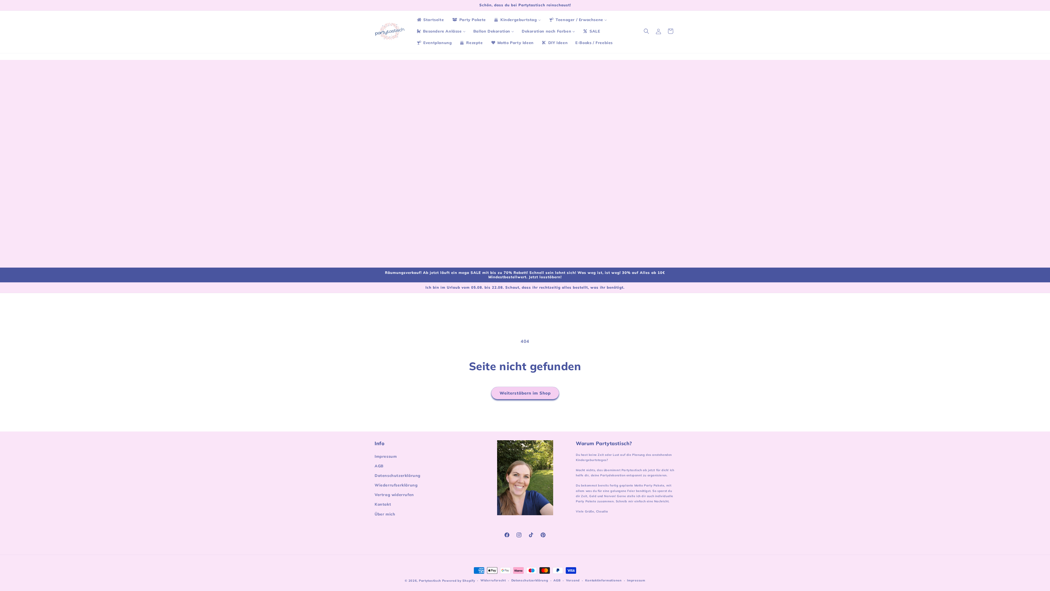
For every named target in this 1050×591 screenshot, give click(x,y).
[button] (646, 31)
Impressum (386, 456)
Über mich (385, 514)
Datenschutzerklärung (398, 475)
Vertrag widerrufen (394, 494)
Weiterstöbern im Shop (525, 393)
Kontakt (383, 504)
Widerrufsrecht (493, 580)
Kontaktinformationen (603, 580)
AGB (379, 465)
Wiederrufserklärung (396, 485)
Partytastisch (430, 581)
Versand (573, 580)
